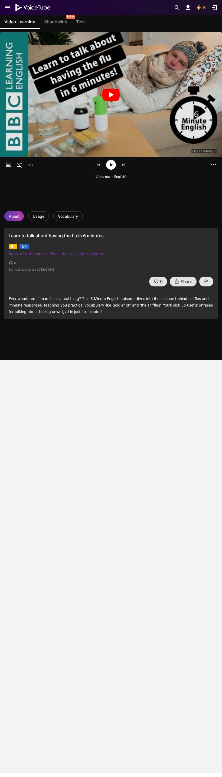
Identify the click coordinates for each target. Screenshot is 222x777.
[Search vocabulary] (177, 7)
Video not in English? (111, 177)
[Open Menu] (7, 7)
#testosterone (91, 253)
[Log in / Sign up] (214, 7)
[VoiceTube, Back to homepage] (33, 7)
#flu (23, 253)
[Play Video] (111, 94)
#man (55, 253)
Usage (38, 216)
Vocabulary (68, 216)
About (14, 216)
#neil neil (69, 253)
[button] (8, 165)
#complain (38, 253)
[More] (213, 164)
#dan (13, 253)
